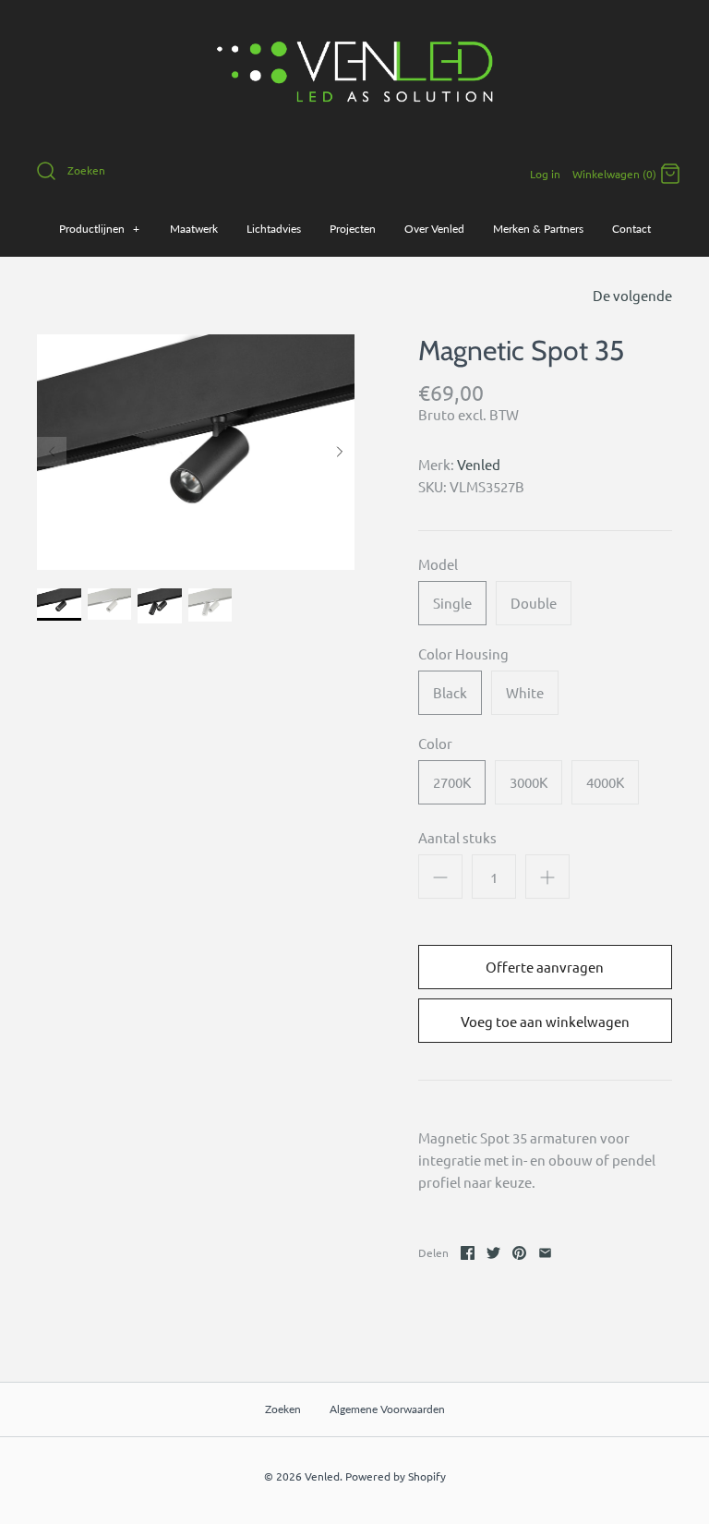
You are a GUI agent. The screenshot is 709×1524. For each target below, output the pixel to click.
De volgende (632, 295)
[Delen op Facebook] (468, 1253)
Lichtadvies (273, 229)
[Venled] (354, 29)
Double (534, 602)
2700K (452, 782)
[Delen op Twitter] (493, 1253)
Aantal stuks (457, 837)
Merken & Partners (538, 229)
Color (435, 743)
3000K (528, 782)
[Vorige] (51, 451)
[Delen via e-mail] (545, 1253)
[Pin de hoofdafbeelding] (519, 1253)
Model (438, 564)
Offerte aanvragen (545, 966)
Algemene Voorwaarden (387, 1409)
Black (450, 692)
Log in (545, 173)
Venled (478, 464)
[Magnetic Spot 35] (59, 604)
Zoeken (283, 1409)
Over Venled (434, 229)
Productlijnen (99, 229)
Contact (631, 229)
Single (452, 602)
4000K (605, 782)
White (525, 692)
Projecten (353, 229)
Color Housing (463, 653)
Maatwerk (194, 229)
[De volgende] (339, 451)
